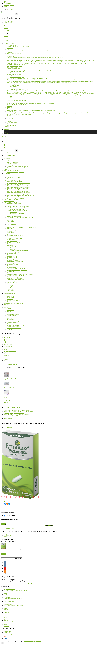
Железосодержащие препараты (15, 235)
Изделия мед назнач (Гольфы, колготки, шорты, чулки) (21, 195)
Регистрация (10, 9)
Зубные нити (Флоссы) (13, 321)
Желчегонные (10, 236)
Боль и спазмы (13, 212)
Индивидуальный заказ (10, 351)
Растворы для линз (12, 122)
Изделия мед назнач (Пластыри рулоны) (17, 194)
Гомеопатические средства (11, 170)
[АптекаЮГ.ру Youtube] (5, 568)
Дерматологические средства (14, 234)
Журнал (6, 359)
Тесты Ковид (7, 158)
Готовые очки (10, 119)
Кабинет (7, 6)
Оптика (6, 307)
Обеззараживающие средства (14, 203)
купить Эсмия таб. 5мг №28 (11, 415)
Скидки (6, 352)
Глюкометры (10, 294)
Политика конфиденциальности (32, 641)
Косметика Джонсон (12, 174)
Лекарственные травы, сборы (11, 199)
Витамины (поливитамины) (14, 162)
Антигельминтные (12, 219)
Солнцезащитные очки (13, 124)
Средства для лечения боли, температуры (17, 210)
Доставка (6, 619)
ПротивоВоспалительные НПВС (15, 261)
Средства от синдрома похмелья (15, 275)
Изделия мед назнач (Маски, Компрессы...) (18, 188)
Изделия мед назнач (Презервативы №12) (17, 191)
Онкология (6, 128)
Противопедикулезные (13, 260)
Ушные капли (10, 290)
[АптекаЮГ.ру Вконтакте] (5, 565)
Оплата (6, 132)
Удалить (6, 40)
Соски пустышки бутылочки (14, 176)
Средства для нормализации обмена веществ (18, 206)
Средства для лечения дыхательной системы (15, 156)
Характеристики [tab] (8, 535)
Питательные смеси (9, 201)
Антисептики (10, 318)
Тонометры (10, 299)
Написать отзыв (8, 427)
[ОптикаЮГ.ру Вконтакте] (5, 562)
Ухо (11, 286)
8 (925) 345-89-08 (8, 21)
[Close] (2, 643)
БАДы (5, 159)
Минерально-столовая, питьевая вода (13, 303)
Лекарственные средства (10, 202)
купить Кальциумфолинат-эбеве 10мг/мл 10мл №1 (17, 410)
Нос (11, 288)
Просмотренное (10, 344)
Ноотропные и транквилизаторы (15, 243)
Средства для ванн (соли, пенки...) (16, 167)
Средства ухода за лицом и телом (15, 325)
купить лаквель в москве (10, 419)
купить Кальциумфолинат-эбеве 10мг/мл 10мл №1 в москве (19, 411)
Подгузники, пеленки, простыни (15, 198)
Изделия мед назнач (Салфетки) (15, 184)
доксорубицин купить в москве (12, 408)
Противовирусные (11, 267)
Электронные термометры (14, 300)
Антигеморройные (12, 223)
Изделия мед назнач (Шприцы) (15, 181)
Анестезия (9, 214)
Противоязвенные (11, 253)
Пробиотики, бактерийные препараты (17, 263)
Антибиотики (10, 221)
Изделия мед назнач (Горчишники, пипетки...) (19, 187)
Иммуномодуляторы (12, 241)
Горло (11, 285)
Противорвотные (11, 254)
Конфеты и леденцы (12, 163)
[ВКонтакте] (5, 504)
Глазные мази (10, 232)
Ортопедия (6, 129)
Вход (8, 8)
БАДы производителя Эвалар (14, 161)
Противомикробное (12, 259)
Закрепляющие (11, 239)
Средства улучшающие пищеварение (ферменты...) (20, 277)
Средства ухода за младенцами (15, 178)
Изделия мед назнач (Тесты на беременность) (18, 183)
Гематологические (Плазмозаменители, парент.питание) (21, 227)
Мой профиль (7, 631)
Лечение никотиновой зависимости (19, 250)
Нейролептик (13, 249)
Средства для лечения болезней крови (17, 205)
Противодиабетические (13, 264)
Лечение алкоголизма (15, 248)
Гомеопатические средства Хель (15, 172)
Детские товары (8, 173)
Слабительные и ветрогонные (14, 278)
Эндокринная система (9, 155)
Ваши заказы (7, 632)
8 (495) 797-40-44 (8, 22)
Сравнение (9, 339)
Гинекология (10, 228)
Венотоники (10, 225)
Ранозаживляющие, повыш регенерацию (17, 166)
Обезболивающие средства (17, 213)
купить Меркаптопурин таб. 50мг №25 (14, 413)
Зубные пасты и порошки (13, 322)
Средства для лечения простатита (15, 272)
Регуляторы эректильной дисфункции (17, 270)
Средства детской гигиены (14, 177)
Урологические (11, 289)
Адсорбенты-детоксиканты (14, 216)
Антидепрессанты (14, 246)
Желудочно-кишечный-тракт (14, 238)
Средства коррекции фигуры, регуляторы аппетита (20, 274)
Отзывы (6, 620)
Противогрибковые (12, 257)
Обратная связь (9, 346)
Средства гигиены (8, 317)
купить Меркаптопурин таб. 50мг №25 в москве (16, 414)
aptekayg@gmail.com (10, 577)
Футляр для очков (11, 125)
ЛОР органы (10, 283)
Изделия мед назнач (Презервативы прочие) (18, 192)
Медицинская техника (9, 293)
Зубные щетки (10, 319)
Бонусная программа (9, 634)
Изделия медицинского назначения (13, 180)
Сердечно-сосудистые (12, 281)
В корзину (3, 554)
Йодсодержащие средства (13, 242)
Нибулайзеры (10, 296)
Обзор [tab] (5, 534)
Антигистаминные (12, 220)
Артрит (9, 292)
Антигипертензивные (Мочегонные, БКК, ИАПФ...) (20, 217)
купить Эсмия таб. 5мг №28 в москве (13, 417)
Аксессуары (10, 118)
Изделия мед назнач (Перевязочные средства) (18, 196)
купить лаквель (8, 418)
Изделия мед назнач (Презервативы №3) (17, 190)
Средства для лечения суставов (18, 209)
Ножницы (6, 330)
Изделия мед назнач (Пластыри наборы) (17, 185)
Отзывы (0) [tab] (7, 536)
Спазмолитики (10, 271)
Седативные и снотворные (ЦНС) (15, 279)
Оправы (9, 121)
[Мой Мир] (9, 504)
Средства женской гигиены (14, 328)
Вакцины (6, 126)
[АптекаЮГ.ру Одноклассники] (5, 571)
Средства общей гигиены (13, 326)
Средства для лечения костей (17, 207)
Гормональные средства (13, 230)
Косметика (9, 329)
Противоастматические (13, 265)
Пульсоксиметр (11, 297)
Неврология (10, 245)
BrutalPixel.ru (31, 583)
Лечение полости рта (12, 282)
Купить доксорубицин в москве (12, 407)
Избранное (9, 342)
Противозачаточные (12, 256)
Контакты (6, 133)
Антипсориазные (11, 224)
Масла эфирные (11, 165)
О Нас (5, 130)
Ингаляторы (10, 301)
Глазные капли (10, 231)
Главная (8, 337)
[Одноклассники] (7, 504)
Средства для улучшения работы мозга (20, 252)
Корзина (6, 36)
